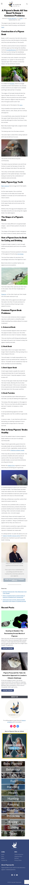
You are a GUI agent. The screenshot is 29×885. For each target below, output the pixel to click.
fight (2, 27)
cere (21, 105)
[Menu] (1, 4)
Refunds (17, 858)
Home (2, 854)
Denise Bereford (12, 18)
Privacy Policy (18, 860)
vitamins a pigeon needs (17, 450)
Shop (2, 856)
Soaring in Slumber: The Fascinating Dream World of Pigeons (14, 633)
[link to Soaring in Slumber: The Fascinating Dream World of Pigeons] (14, 619)
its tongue (21, 254)
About (2, 858)
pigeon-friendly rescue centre (11, 535)
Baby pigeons (5, 186)
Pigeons (3, 294)
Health (21, 18)
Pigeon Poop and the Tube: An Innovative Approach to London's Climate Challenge (14, 675)
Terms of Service (19, 854)
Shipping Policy (18, 856)
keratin (12, 83)
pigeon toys (11, 465)
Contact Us (4, 860)
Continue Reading (8, 648)
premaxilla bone (11, 50)
